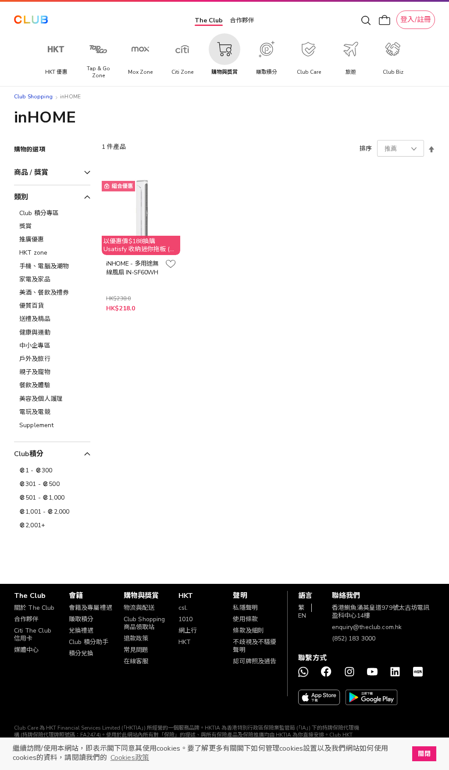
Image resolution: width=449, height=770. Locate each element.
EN (302, 616)
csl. (183, 608)
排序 (366, 148)
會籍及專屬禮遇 (90, 608)
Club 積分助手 (88, 642)
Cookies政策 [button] (129, 758)
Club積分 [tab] (28, 454)
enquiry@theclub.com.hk (367, 627)
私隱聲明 (245, 608)
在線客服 (136, 661)
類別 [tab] (21, 197)
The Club (209, 20)
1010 (185, 619)
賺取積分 (81, 619)
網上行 (187, 630)
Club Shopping (33, 96)
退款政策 (136, 638)
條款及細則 (248, 630)
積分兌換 (81, 653)
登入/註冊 (415, 20)
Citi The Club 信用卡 (32, 634)
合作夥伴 (242, 20)
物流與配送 (139, 608)
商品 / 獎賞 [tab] (31, 172)
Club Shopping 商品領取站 (144, 623)
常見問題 (136, 650)
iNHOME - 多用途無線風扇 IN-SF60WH (132, 268)
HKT (184, 642)
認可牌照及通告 (254, 661)
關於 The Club (34, 608)
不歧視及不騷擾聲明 (254, 646)
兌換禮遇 (81, 630)
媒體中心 (26, 650)
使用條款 (245, 619)
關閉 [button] (424, 753)
